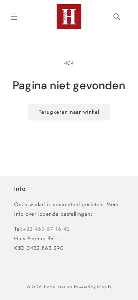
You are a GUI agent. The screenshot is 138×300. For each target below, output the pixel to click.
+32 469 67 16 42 (46, 229)
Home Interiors (58, 287)
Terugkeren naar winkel (69, 112)
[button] (14, 17)
